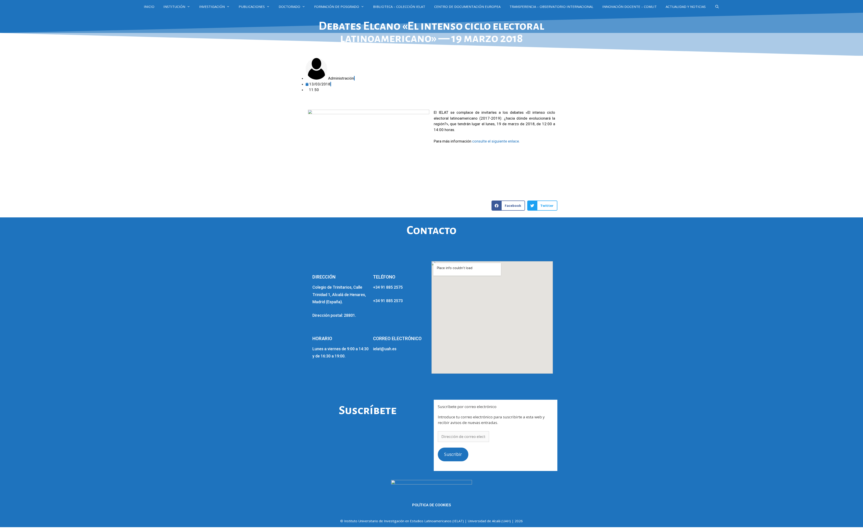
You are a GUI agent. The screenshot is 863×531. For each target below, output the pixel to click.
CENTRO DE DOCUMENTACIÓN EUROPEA (467, 6)
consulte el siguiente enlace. (495, 141)
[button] (508, 206)
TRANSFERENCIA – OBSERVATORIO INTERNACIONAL (551, 6)
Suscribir (453, 454)
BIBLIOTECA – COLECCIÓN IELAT (399, 6)
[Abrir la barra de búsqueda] (716, 6)
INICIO (149, 6)
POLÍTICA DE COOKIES (431, 505)
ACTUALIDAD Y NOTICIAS (686, 6)
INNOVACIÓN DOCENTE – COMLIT (629, 6)
